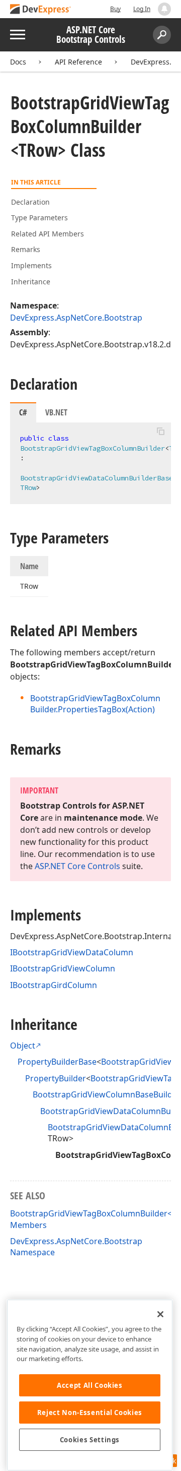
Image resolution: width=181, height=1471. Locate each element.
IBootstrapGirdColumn (53, 985)
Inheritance (30, 281)
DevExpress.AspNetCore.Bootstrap (76, 317)
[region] (90, 1385)
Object (22, 1045)
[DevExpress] (40, 10)
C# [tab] (23, 412)
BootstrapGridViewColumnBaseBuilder (106, 1094)
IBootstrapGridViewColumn (62, 968)
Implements (31, 265)
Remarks (25, 249)
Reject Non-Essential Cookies (89, 1412)
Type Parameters (39, 217)
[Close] (160, 1314)
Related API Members (47, 233)
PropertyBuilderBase (57, 1061)
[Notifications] (164, 9)
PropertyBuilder (55, 1078)
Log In (141, 9)
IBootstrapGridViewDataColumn (71, 952)
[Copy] (160, 431)
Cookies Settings (90, 1439)
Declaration (30, 202)
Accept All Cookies (90, 1385)
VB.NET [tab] (56, 412)
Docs (18, 62)
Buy (115, 9)
